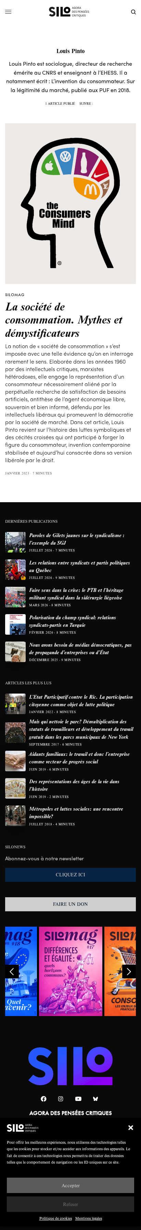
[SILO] (70, 12)
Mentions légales (88, 1218)
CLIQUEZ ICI (70, 875)
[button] (130, 1127)
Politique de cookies (55, 1218)
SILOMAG (15, 294)
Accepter (71, 1185)
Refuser (70, 1204)
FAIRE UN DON (70, 904)
